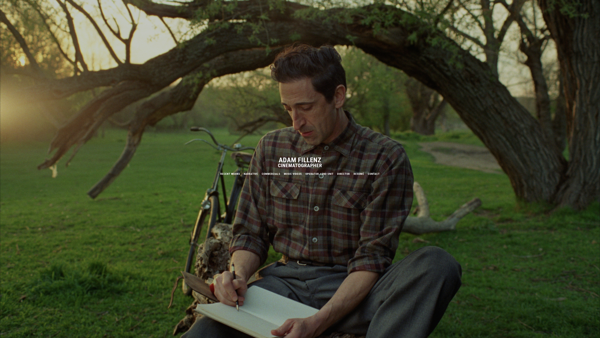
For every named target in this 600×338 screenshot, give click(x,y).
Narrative (251, 173)
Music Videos (293, 173)
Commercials (271, 173)
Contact (374, 173)
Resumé (359, 173)
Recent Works (230, 173)
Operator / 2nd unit (319, 173)
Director (343, 173)
